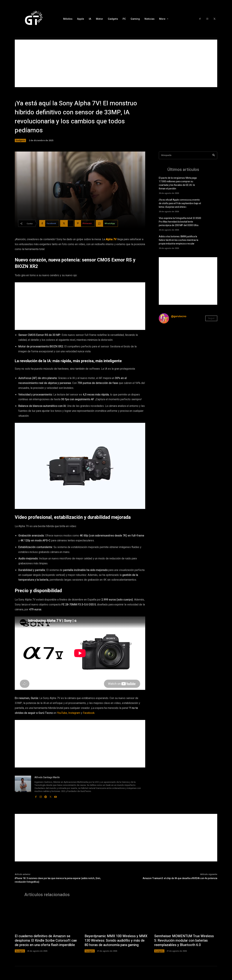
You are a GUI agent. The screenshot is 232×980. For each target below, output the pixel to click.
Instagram (74, 713)
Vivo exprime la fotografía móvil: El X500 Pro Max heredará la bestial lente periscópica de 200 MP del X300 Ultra (180, 221)
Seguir (211, 318)
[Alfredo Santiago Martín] (23, 787)
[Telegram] (45, 796)
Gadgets (20, 140)
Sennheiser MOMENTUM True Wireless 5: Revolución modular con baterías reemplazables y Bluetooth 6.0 (184, 940)
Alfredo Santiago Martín (47, 777)
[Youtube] (55, 796)
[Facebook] (200, 19)
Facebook (89, 713)
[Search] (213, 155)
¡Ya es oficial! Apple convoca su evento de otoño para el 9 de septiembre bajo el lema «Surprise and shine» (180, 203)
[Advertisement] (116, 63)
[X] (214, 19)
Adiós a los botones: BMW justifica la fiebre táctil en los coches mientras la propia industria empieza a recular (178, 240)
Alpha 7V (111, 239)
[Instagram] (207, 19)
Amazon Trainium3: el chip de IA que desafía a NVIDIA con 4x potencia (180, 878)
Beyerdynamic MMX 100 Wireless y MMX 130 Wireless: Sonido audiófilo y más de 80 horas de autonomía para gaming (116, 940)
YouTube (62, 713)
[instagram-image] (168, 336)
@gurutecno (178, 316)
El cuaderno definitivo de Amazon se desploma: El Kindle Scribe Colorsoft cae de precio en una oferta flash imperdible (46, 940)
